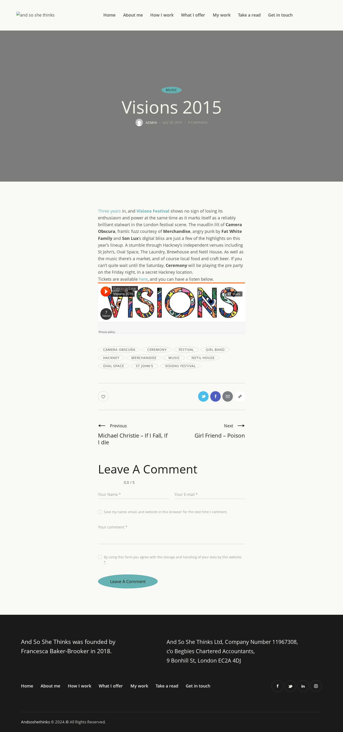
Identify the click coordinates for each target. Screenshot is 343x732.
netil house (203, 358)
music (174, 358)
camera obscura (119, 349)
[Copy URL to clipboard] (239, 396)
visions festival (180, 366)
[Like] (103, 396)
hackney (111, 358)
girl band (215, 349)
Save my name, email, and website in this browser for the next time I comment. (166, 512)
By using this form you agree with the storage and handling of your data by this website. (173, 559)
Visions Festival (152, 211)
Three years (109, 211)
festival (186, 349)
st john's (144, 366)
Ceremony (157, 349)
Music (171, 90)
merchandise (144, 358)
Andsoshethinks (36, 722)
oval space (113, 366)
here (143, 279)
